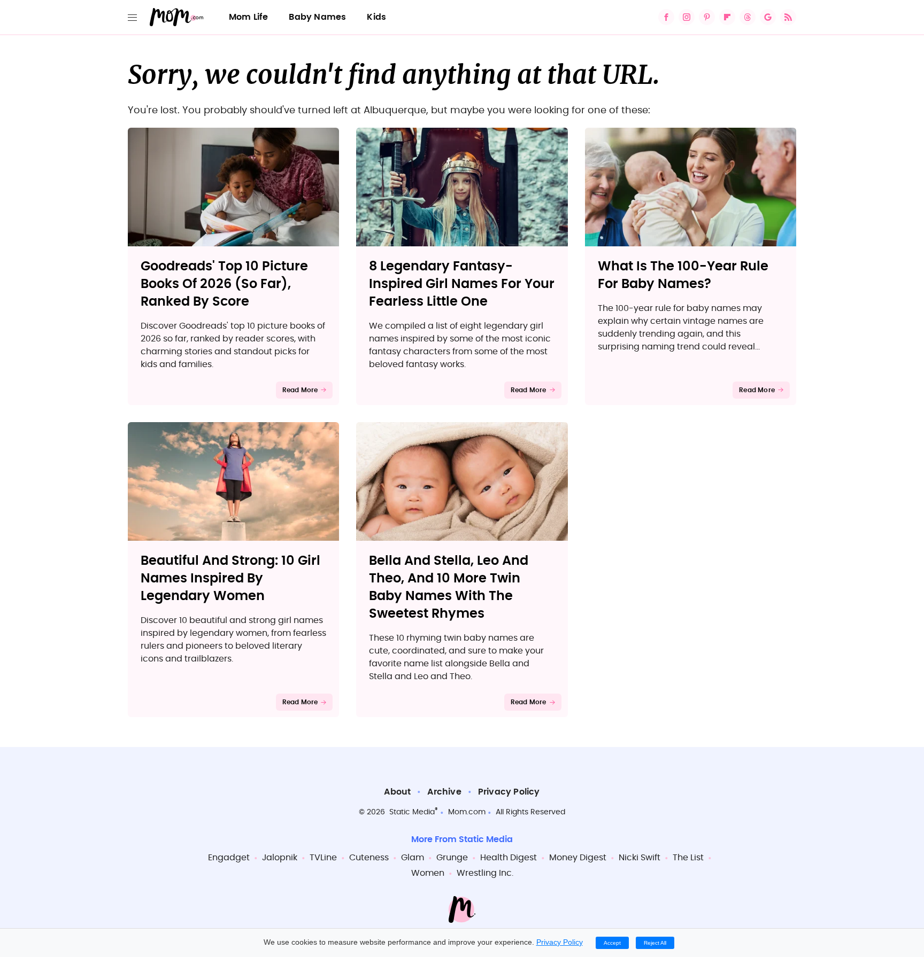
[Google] (768, 17)
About (397, 792)
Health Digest (508, 857)
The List (688, 857)
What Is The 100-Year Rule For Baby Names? (683, 275)
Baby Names (317, 17)
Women (427, 873)
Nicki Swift (639, 857)
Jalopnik (279, 857)
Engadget (229, 857)
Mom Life (248, 17)
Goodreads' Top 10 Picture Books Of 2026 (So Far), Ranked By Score (224, 284)
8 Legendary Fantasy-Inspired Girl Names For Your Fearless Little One (462, 284)
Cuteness (369, 857)
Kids (376, 17)
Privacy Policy (509, 792)
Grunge (452, 857)
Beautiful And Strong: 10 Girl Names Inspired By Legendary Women (230, 579)
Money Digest (577, 857)
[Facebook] (666, 17)
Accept (612, 943)
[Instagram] (687, 17)
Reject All (655, 943)
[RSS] (788, 17)
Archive (444, 792)
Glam (412, 857)
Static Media (412, 812)
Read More (300, 390)
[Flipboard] (727, 17)
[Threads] (748, 17)
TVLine (323, 857)
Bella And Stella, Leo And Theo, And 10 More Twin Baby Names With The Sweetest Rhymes (448, 587)
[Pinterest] (707, 17)
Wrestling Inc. (485, 873)
